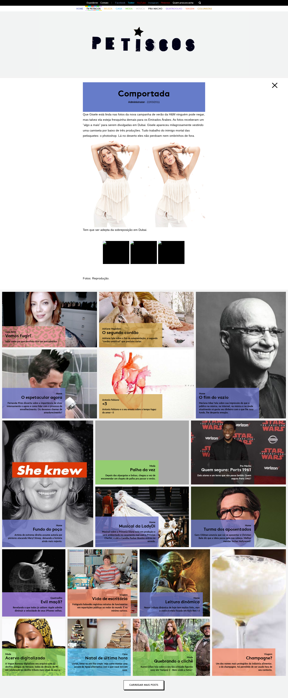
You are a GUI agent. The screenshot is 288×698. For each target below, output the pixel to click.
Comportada (144, 93)
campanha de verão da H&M (156, 114)
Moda (129, 8)
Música (140, 8)
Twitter (131, 2)
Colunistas (205, 8)
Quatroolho (174, 8)
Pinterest (165, 2)
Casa (119, 8)
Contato (104, 2)
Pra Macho (155, 8)
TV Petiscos (93, 8)
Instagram (153, 2)
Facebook (120, 2)
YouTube (141, 2)
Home (79, 8)
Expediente (92, 2)
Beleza (108, 8)
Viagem (190, 8)
